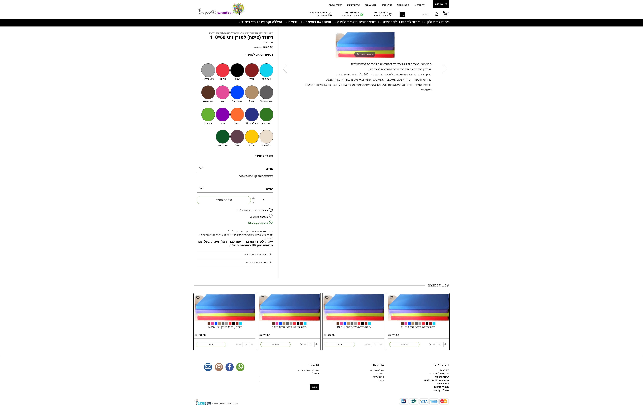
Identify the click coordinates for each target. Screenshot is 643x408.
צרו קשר (439, 4)
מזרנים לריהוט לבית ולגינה (356, 22)
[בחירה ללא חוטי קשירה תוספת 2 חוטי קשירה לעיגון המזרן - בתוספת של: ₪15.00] (235, 188)
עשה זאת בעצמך (318, 22)
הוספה (404, 344)
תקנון (381, 380)
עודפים (294, 22)
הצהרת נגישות (335, 5)
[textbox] (354, 374)
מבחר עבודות (371, 5)
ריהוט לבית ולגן (438, 22)
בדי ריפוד (248, 22)
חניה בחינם (321, 15)
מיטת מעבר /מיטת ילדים (436, 380)
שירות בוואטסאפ (350, 15)
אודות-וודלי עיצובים (439, 373)
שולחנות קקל (403, 5)
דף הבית (420, 5)
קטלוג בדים (387, 5)
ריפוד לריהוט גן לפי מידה (401, 22)
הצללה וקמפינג (270, 22)
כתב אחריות (443, 383)
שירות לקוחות (353, 5)
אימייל (315, 373)
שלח (314, 387)
